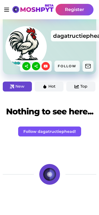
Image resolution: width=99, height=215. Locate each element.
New (19, 86)
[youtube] (46, 66)
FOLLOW (67, 66)
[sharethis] (26, 66)
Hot (52, 86)
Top (83, 86)
